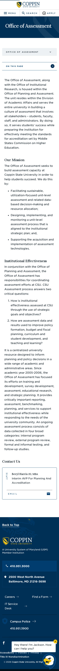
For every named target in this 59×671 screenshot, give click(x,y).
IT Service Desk (11, 606)
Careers (10, 596)
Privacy (35, 652)
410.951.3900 (19, 628)
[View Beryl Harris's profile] (29, 483)
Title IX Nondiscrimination (14, 657)
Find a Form (40, 596)
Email (13, 494)
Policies (22, 652)
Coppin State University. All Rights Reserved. (33, 662)
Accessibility (7, 652)
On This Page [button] (14, 66)
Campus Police (20, 621)
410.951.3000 (19, 566)
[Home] (28, 4)
